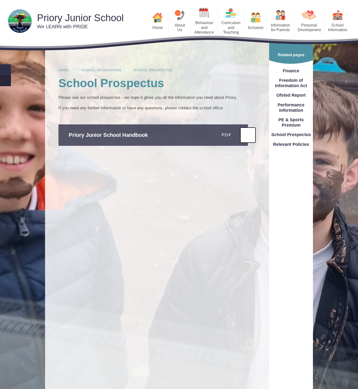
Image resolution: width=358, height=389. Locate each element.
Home (63, 70)
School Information (101, 70)
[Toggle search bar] (5, 69)
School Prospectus (152, 70)
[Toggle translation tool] (5, 80)
